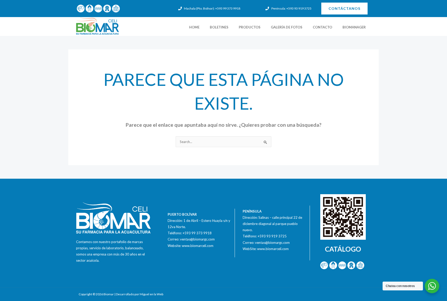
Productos (249, 27)
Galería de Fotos (286, 27)
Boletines (219, 27)
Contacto (322, 27)
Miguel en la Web (151, 294)
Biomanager (354, 27)
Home (194, 27)
